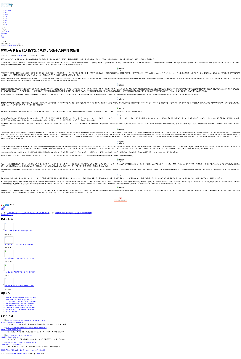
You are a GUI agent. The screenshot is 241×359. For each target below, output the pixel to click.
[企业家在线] (7, 6)
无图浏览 (13, 350)
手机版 (8, 350)
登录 (2, 35)
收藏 (3, 207)
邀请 (2, 209)
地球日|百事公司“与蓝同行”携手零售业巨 (18, 231)
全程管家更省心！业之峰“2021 (11, 345)
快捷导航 (4, 33)
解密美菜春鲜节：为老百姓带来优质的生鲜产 (20, 258)
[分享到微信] (4, 205)
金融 (6, 24)
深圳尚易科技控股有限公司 (18, 353)
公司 (6, 16)
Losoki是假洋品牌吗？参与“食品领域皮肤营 (20, 307)
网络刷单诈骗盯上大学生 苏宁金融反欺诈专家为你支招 (73, 213)
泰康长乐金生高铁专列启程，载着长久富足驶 (21, 298)
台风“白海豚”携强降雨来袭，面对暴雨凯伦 (20, 305)
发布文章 (4, 215)
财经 (6, 14)
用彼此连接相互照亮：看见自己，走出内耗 (20, 303)
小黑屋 (3, 350)
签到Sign (10, 215)
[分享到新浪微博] (1, 205)
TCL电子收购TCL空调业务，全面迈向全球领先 (21, 301)
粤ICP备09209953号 (31, 350)
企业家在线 (20, 350)
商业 (6, 12)
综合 (6, 20)
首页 (8, 10)
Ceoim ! (37, 353)
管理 (6, 22)
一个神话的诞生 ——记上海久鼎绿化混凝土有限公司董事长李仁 (28, 213)
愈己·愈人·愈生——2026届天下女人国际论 (20, 309)
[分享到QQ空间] (6, 205)
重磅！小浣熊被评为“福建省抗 (11, 330)
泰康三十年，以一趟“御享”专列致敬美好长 (20, 299)
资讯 (10, 45)
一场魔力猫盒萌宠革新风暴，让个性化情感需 (20, 272)
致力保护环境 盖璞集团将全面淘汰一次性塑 (19, 244)
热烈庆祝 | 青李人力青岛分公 (10, 337)
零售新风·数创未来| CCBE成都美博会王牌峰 (19, 286)
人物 (6, 18)
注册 (2, 37)
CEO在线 (20, 56)
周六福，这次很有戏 (12, 311)
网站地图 (42, 350)
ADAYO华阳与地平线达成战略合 (12, 322)
